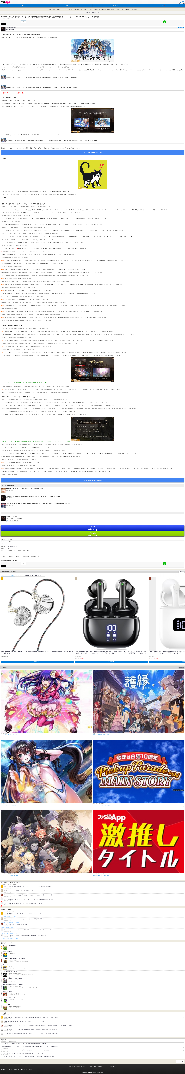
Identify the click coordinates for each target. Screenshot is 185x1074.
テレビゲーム (38, 575)
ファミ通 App (5, 2)
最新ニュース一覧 (68, 9)
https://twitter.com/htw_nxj (12, 546)
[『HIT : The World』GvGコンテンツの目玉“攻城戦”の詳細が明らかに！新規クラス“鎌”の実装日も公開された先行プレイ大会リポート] (36, 507)
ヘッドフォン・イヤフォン (8, 575)
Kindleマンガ (19, 575)
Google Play (92, 533)
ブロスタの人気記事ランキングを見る (8, 927)
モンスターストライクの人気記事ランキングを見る (10, 933)
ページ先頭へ (181, 1061)
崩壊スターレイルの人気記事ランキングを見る (10, 922)
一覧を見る (181, 571)
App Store (92, 528)
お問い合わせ (72, 1066)
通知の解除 (99, 1066)
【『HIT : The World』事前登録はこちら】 (92, 152)
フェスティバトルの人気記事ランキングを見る (10, 938)
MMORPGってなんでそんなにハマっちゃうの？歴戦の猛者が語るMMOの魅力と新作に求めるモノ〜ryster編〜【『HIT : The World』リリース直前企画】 (105, 9)
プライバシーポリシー (91, 1066)
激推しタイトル (95, 12)
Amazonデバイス (29, 575)
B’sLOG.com (112, 1066)
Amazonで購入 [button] (37, 661)
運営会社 (83, 1066)
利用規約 (78, 1066)
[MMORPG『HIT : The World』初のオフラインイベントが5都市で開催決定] (22, 492)
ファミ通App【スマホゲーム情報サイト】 (54, 9)
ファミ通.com (105, 1066)
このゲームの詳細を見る (13, 520)
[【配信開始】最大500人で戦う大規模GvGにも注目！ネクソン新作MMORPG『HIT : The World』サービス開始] (30, 500)
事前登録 (88, 12)
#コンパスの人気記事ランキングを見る (8, 916)
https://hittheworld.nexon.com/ (13, 543)
